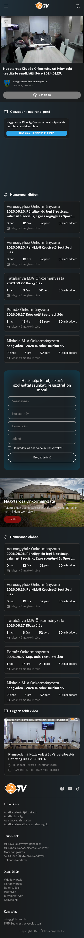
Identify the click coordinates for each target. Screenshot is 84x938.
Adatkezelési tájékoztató (20, 812)
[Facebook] (62, 789)
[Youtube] (70, 789)
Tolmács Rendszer (15, 860)
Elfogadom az (38, 448)
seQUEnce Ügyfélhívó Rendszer (24, 856)
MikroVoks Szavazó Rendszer (22, 843)
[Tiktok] (77, 789)
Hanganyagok (13, 883)
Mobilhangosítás (14, 852)
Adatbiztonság (13, 816)
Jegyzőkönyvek (13, 895)
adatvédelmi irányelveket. (47, 448)
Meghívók (10, 891)
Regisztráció (42, 457)
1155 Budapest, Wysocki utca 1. (23, 923)
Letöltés (45, 94)
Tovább (12, 519)
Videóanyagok (13, 879)
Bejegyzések (12, 887)
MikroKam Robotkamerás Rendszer (26, 848)
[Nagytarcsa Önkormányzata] (7, 83)
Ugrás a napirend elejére (36, 133)
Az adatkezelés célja (17, 820)
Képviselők (11, 899)
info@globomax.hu (16, 919)
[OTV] (42, 6)
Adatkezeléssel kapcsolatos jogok (26, 824)
